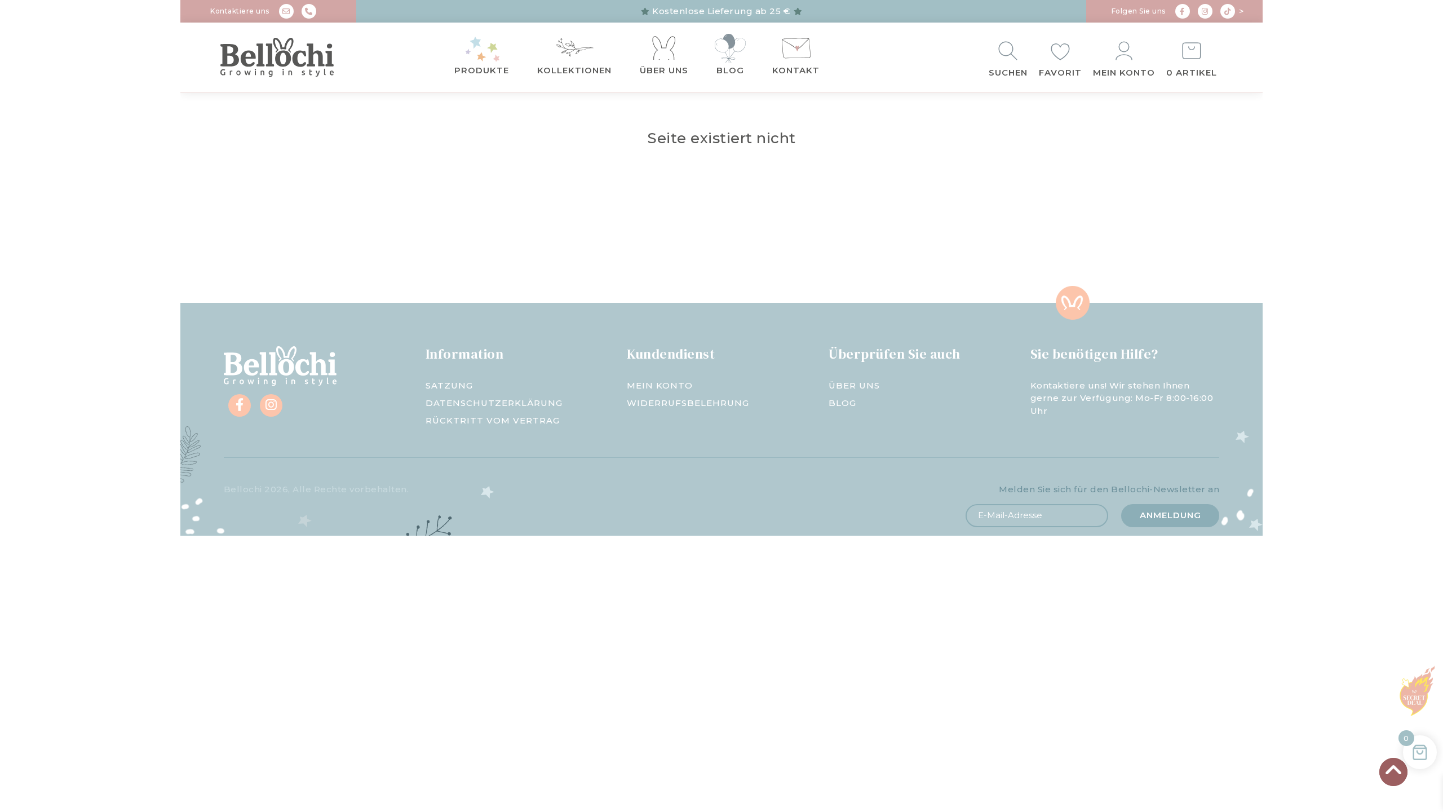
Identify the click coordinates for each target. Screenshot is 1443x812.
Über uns (664, 70)
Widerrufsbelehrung (688, 403)
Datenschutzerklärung (494, 403)
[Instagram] (1205, 11)
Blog (730, 70)
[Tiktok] (1227, 11)
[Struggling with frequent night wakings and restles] (270, 245)
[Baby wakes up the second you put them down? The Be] (631, 245)
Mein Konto (1124, 72)
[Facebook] (1182, 11)
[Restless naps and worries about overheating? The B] (812, 245)
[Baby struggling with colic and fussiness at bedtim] (451, 245)
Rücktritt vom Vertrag (493, 420)
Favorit (1060, 72)
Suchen (1008, 72)
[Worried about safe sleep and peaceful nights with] (992, 245)
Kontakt (796, 70)
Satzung (449, 385)
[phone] (309, 11)
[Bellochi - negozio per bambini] (298, 57)
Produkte (481, 70)
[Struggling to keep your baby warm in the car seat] (1172, 245)
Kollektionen (574, 70)
